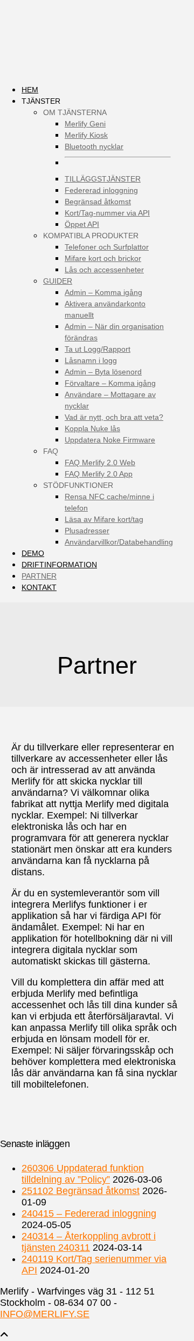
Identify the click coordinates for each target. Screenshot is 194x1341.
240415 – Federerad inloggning (89, 1213)
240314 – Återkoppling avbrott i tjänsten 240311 (89, 1242)
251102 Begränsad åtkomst (81, 1190)
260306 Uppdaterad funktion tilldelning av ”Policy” (83, 1174)
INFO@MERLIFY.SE (44, 1314)
